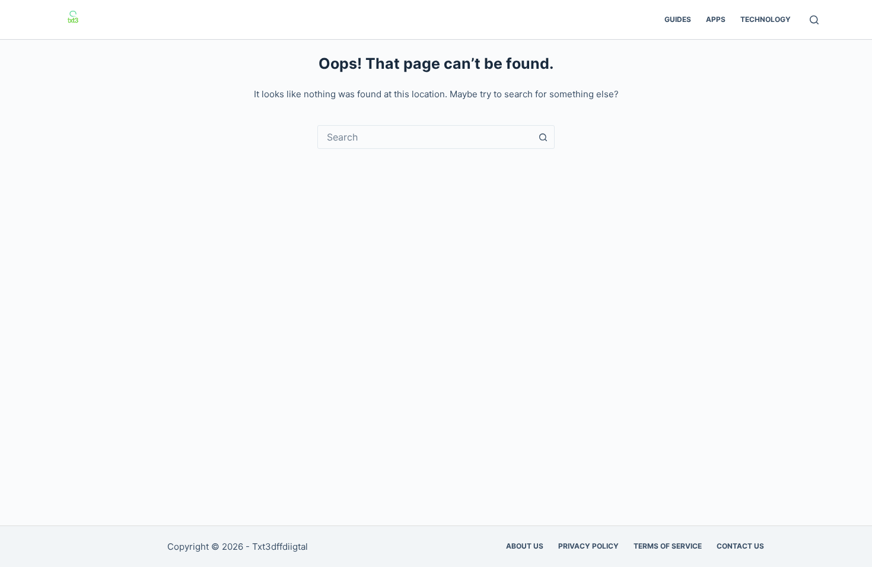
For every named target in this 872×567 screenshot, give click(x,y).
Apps (715, 19)
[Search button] (543, 137)
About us (524, 545)
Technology (765, 19)
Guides (677, 19)
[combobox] (425, 137)
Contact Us (740, 545)
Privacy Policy (588, 545)
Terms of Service (668, 545)
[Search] (814, 19)
